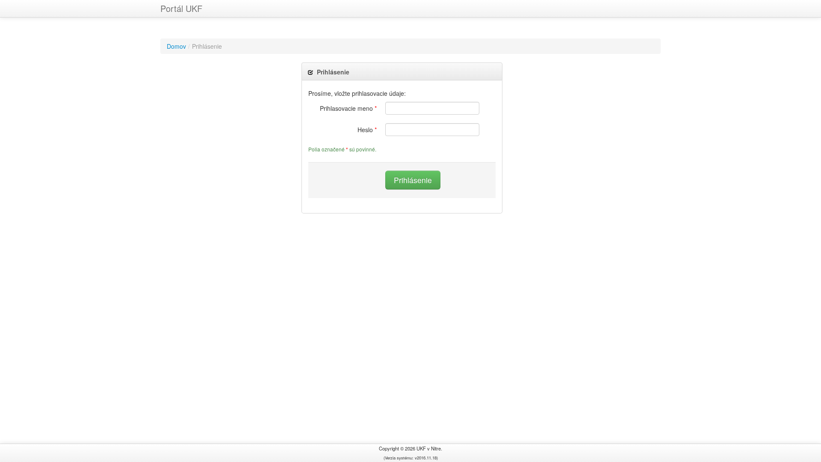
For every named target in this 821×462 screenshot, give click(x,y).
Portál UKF (181, 8)
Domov (176, 46)
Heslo (367, 129)
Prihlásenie (413, 180)
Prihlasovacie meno (348, 108)
